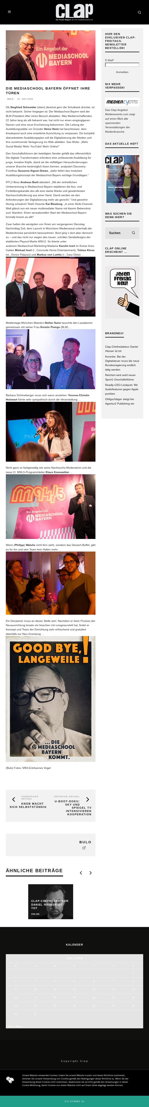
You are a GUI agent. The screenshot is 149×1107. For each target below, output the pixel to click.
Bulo (10, 99)
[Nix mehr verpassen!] (122, 105)
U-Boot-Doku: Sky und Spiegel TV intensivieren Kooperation (73, 808)
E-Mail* (109, 60)
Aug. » (19, 1026)
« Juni (9, 1026)
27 (94, 1005)
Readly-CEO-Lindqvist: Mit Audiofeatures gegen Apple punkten (121, 389)
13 (94, 989)
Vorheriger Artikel (29, 797)
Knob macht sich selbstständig (28, 805)
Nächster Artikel (67, 796)
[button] (74, 1101)
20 (94, 997)
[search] (133, 233)
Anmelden (122, 72)
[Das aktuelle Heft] (122, 202)
